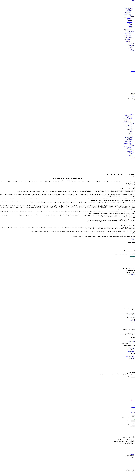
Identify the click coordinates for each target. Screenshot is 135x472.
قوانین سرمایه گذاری (131, 23)
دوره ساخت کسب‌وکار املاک (128, 19)
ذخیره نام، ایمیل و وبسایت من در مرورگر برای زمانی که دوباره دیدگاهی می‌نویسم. (124, 254)
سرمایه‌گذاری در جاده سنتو (128, 13)
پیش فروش (130, 27)
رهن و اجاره (130, 26)
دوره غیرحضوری (129, 18)
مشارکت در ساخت (130, 48)
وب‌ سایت (134, 253)
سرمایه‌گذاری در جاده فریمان (127, 14)
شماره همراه (132, 375)
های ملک (133, 71)
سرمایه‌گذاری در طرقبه (128, 11)
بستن (133, 415)
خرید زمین (131, 25)
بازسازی (131, 24)
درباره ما (131, 44)
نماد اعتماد (133, 412)
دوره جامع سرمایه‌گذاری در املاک (128, 38)
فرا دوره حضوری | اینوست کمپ (127, 17)
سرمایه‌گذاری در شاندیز (128, 12)
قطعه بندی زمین (130, 46)
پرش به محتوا (133, 0)
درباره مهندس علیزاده (129, 22)
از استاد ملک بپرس (130, 20)
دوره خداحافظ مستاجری (129, 40)
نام (134, 250)
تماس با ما (133, 407)
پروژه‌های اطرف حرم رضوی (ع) (128, 15)
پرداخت (133, 408)
